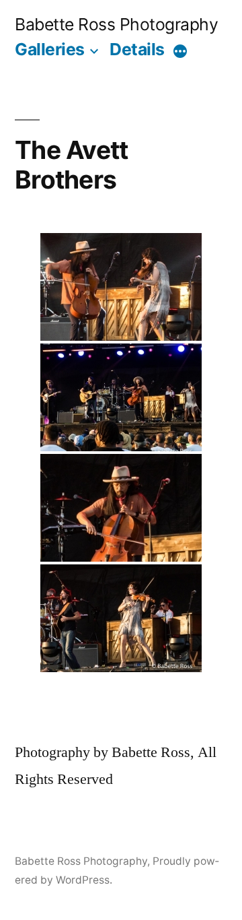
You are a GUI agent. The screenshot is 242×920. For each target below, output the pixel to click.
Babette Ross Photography (116, 24)
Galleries (50, 49)
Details (137, 49)
